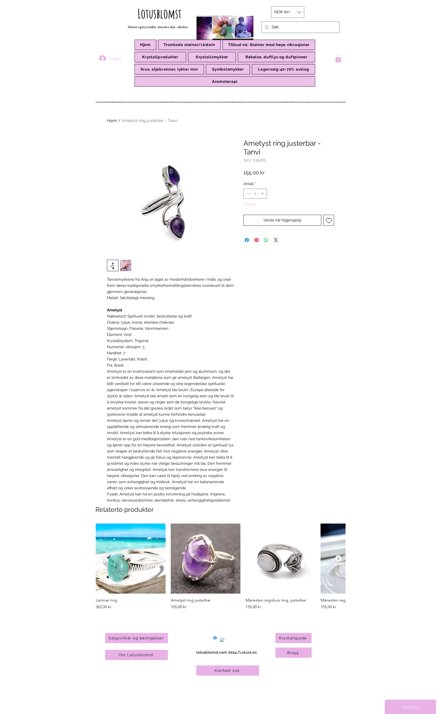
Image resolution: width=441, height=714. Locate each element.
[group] (220, 566)
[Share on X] (276, 240)
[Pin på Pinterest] (256, 240)
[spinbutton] (255, 193)
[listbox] (287, 12)
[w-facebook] (222, 640)
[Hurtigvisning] (131, 559)
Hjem (112, 120)
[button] (160, 57)
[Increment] (263, 193)
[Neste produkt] (338, 558)
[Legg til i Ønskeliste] (328, 220)
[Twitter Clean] (229, 638)
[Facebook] (215, 638)
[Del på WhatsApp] (266, 240)
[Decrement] (247, 193)
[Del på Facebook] (247, 240)
